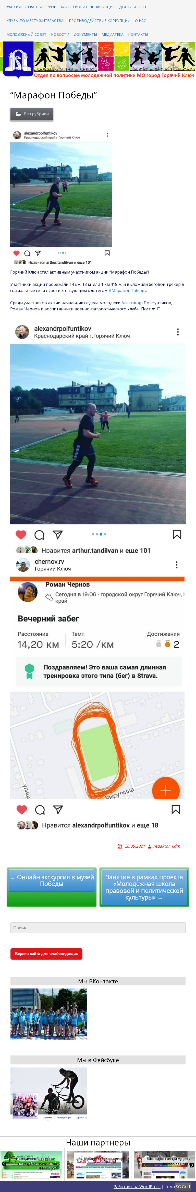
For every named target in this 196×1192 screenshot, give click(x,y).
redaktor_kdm (166, 846)
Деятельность (133, 6)
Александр (132, 303)
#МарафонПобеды (127, 290)
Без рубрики (36, 114)
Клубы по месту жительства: (35, 20)
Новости (60, 34)
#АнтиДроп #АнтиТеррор (31, 6)
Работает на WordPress (137, 1186)
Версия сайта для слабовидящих (46, 953)
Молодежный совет (26, 34)
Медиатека (113, 34)
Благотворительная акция (88, 6)
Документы (85, 34)
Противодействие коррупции (99, 20)
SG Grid (183, 1186)
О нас (140, 20)
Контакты (138, 34)
